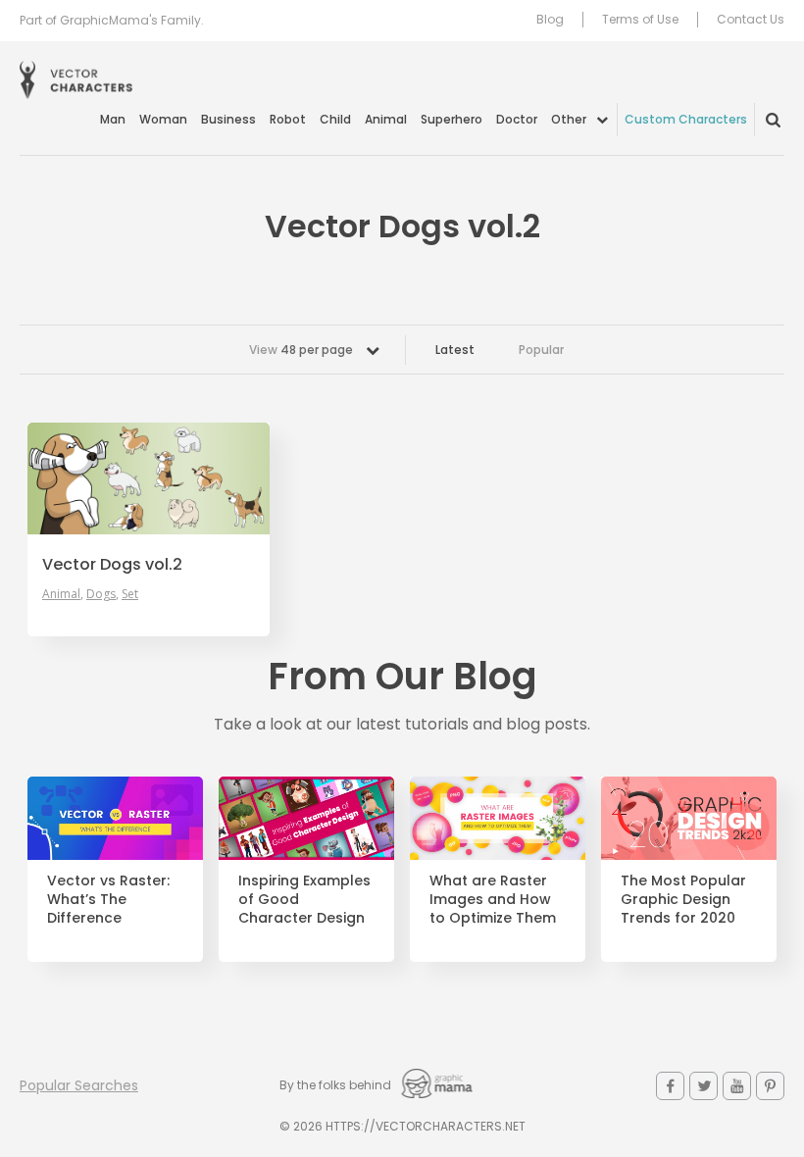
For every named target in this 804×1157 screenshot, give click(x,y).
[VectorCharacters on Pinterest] (770, 1086)
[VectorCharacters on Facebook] (670, 1086)
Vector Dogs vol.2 (112, 565)
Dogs (101, 594)
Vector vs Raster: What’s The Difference (108, 900)
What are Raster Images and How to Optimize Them (492, 900)
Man (113, 119)
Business (228, 119)
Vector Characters (76, 80)
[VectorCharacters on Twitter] (703, 1086)
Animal (386, 119)
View (301, 349)
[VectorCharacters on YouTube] (737, 1086)
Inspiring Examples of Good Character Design (304, 900)
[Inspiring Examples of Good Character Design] (306, 818)
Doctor (516, 119)
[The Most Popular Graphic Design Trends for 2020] (689, 818)
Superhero (451, 119)
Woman (163, 119)
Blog (550, 19)
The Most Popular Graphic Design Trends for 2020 (683, 900)
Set (130, 594)
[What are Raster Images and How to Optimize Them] (497, 818)
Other (568, 119)
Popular (541, 349)
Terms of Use (640, 19)
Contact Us (750, 19)
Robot (288, 119)
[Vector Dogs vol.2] (148, 478)
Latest (455, 349)
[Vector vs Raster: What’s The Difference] (115, 818)
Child (335, 119)
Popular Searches (79, 1085)
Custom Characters (686, 119)
